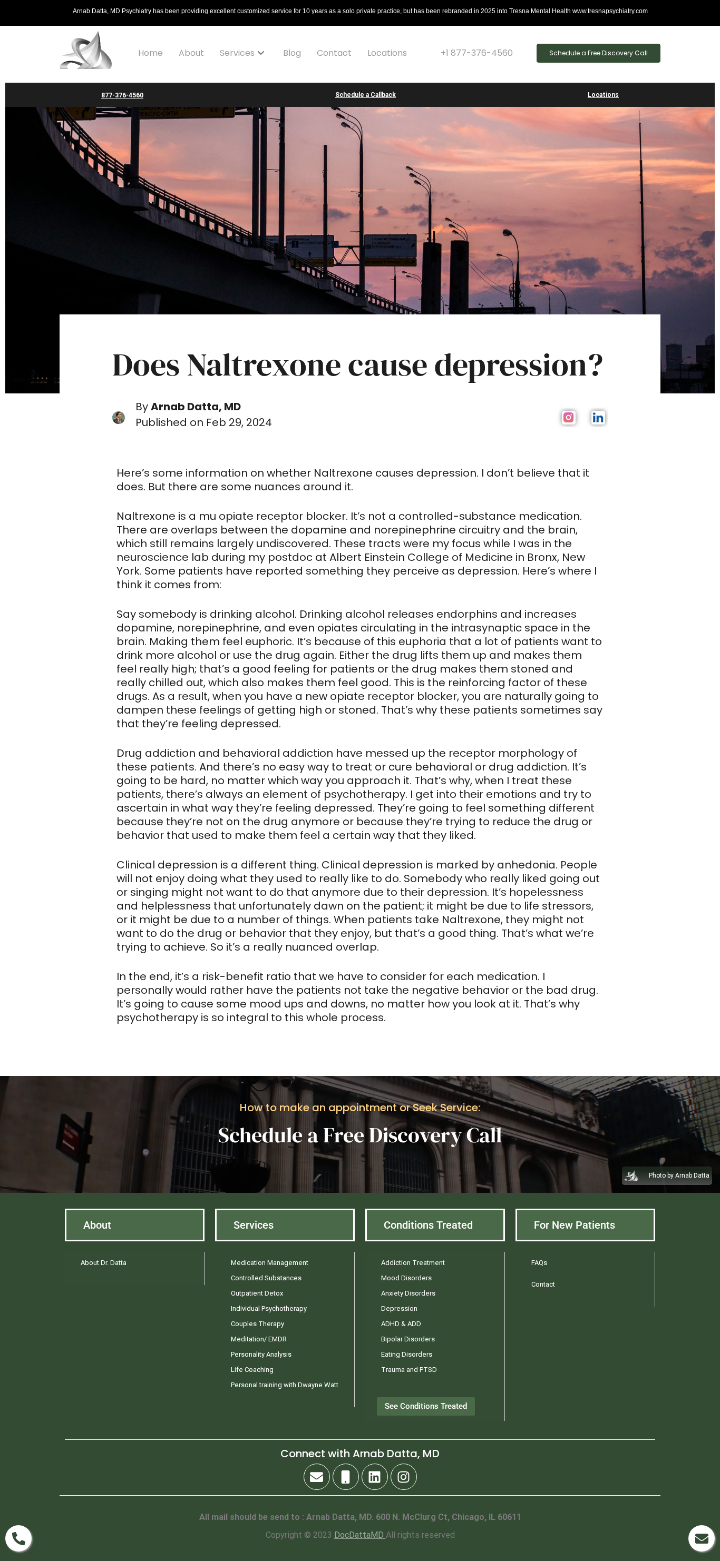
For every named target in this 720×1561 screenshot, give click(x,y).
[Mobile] (346, 1477)
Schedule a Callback (365, 94)
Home (150, 53)
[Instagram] (404, 1477)
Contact (334, 53)
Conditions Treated (428, 1225)
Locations (387, 53)
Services (237, 53)
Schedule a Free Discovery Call (360, 1135)
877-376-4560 (122, 95)
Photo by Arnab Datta (679, 1175)
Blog (292, 53)
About (191, 53)
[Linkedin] (375, 1477)
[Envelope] (317, 1477)
